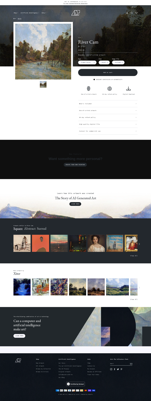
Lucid (77, 394)
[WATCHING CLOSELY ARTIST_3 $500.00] (40, 243)
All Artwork (40, 366)
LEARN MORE (19, 336)
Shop (15, 13)
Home (79, 37)
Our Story (62, 363)
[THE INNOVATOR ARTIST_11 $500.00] (22, 243)
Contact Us (91, 366)
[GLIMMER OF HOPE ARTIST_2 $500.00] (77, 243)
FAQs (88, 363)
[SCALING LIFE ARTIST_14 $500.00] (40, 287)
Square (18, 228)
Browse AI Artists (42, 371)
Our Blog (61, 377)
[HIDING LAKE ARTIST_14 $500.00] (22, 287)
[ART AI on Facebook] (115, 369)
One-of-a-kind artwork (107, 110)
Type (79, 59)
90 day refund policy (107, 117)
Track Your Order (93, 374)
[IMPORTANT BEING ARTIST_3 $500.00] (114, 243)
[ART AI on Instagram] (111, 369)
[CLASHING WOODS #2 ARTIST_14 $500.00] (96, 287)
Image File (115, 59)
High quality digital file (107, 124)
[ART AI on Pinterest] (121, 369)
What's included (107, 103)
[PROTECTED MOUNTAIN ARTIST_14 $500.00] (117, 287)
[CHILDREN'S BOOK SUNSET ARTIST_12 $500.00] (59, 243)
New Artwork (40, 363)
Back (19, 18)
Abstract (30, 228)
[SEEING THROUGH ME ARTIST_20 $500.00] (96, 243)
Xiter (83, 46)
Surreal (41, 228)
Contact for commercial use (107, 131)
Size (100, 59)
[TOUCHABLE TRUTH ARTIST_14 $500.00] (59, 287)
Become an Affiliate (94, 371)
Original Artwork (64, 371)
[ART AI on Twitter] (118, 369)
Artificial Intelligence (29, 13)
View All (134, 256)
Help (43, 13)
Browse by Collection (43, 369)
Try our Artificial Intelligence (70, 366)
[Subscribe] (131, 364)
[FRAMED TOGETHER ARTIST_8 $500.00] (133, 243)
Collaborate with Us (66, 374)
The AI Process (64, 369)
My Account (91, 369)
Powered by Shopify (87, 394)
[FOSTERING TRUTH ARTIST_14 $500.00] (77, 287)
